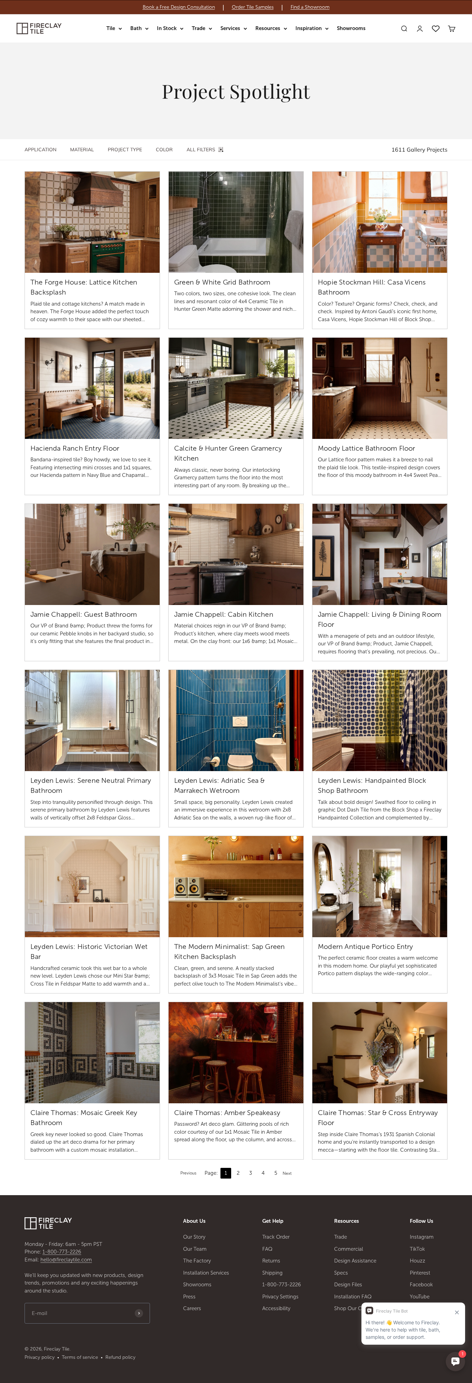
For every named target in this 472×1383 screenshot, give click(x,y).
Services (230, 28)
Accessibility (276, 1308)
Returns (271, 1261)
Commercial (348, 1249)
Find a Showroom (310, 7)
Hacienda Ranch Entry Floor (74, 448)
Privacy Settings (280, 1297)
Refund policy (120, 1357)
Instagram (422, 1237)
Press (189, 1297)
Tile (110, 28)
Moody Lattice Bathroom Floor (366, 448)
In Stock (167, 28)
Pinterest (420, 1273)
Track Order (276, 1237)
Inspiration (308, 28)
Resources (267, 28)
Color (164, 149)
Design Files (348, 1284)
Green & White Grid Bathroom (222, 282)
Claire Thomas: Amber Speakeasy (227, 1112)
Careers (192, 1308)
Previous (188, 1173)
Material (82, 149)
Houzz (417, 1261)
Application (40, 149)
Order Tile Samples (253, 7)
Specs (341, 1273)
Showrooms (351, 28)
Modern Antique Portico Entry (365, 946)
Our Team (195, 1249)
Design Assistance (355, 1261)
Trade (198, 28)
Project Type (125, 149)
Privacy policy (40, 1357)
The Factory (197, 1261)
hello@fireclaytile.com (66, 1260)
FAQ (267, 1249)
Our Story (194, 1237)
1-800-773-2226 (62, 1252)
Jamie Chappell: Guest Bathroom (83, 614)
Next (287, 1173)
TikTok (417, 1249)
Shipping (272, 1273)
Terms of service (80, 1357)
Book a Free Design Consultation (179, 7)
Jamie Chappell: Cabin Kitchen (223, 614)
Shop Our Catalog (355, 1308)
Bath (136, 28)
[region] (236, 7)
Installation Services (206, 1273)
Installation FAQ (353, 1297)
